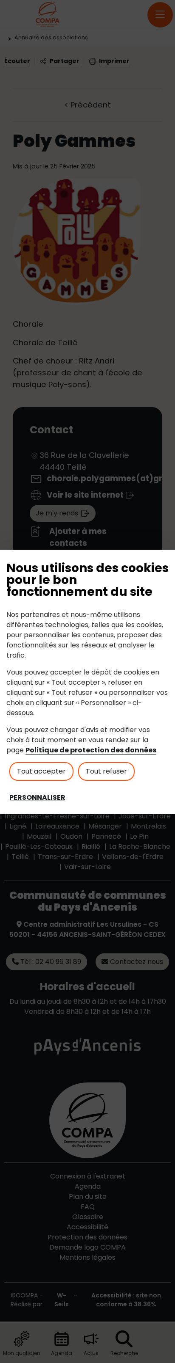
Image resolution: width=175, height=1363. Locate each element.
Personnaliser (37, 797)
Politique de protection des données (90, 750)
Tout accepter (41, 771)
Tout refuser (106, 771)
